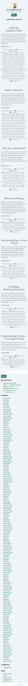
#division (22, 177)
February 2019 (7, 543)
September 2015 (7, 612)
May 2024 (5, 447)
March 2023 (6, 472)
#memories (16, 70)
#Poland (13, 227)
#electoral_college (22, 318)
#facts (24, 120)
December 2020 (7, 505)
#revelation (17, 75)
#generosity (21, 122)
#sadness (3, 76)
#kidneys (19, 271)
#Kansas (15, 271)
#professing (22, 227)
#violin (23, 276)
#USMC (4, 186)
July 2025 (6, 422)
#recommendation (5, 363)
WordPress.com (7, 681)
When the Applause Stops (14, 29)
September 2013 (7, 654)
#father (13, 178)
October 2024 (7, 438)
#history (5, 65)
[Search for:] (14, 371)
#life (25, 68)
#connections (4, 57)
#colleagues (11, 56)
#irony (18, 125)
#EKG (19, 268)
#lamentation (15, 68)
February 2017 (7, 583)
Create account (7, 674)
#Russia (23, 275)
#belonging (5, 54)
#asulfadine (5, 267)
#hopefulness (15, 65)
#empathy (14, 60)
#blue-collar (22, 313)
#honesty (8, 123)
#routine (10, 185)
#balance (23, 52)
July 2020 (6, 514)
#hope (23, 270)
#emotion (10, 60)
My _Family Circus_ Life (9, 390)
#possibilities (6, 72)
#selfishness (23, 133)
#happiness (22, 64)
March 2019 (6, 541)
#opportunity (23, 181)
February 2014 (7, 647)
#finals (8, 223)
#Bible (13, 313)
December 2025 (7, 413)
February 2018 (7, 563)
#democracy (22, 316)
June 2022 (6, 485)
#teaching (9, 78)
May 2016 (5, 598)
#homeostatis (19, 270)
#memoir (6, 70)
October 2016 (7, 590)
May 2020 (5, 518)
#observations (22, 70)
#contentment (18, 57)
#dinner (23, 359)
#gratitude (16, 64)
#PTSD (19, 324)
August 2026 (6, 398)
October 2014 (7, 632)
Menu (14, 15)
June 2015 (6, 618)
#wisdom (23, 78)
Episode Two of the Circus (10, 388)
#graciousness (10, 64)
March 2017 (6, 581)
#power (23, 130)
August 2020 (6, 512)
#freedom (23, 62)
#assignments (17, 52)
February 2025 (7, 431)
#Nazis (17, 322)
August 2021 (6, 494)
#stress (18, 134)
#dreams (3, 120)
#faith (15, 62)
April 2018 (6, 561)
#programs (10, 73)
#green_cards (17, 360)
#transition (15, 326)
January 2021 (7, 503)
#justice (19, 180)
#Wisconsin (17, 365)
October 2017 (7, 569)
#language (20, 68)
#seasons (8, 76)
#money (14, 322)
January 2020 (7, 525)
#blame (8, 115)
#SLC (11, 363)
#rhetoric (22, 75)
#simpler (4, 134)
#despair (12, 118)
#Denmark (10, 177)
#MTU (9, 227)
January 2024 (7, 454)
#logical (5, 362)
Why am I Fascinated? (14, 148)
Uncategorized (14, 51)
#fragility (19, 62)
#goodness (4, 64)
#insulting (4, 125)
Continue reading (5, 46)
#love (2, 70)
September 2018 (7, 552)
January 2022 (7, 491)
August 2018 (6, 554)
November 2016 (7, 589)
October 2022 (7, 480)
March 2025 (6, 429)
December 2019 (7, 527)
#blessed (10, 267)
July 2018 (6, 556)
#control (23, 57)
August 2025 (6, 420)
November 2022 (7, 478)
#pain (10, 130)
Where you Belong (14, 198)
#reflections (21, 73)
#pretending (5, 131)
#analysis (13, 114)
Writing (18, 80)
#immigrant (4, 321)
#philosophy (18, 130)
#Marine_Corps (4, 181)
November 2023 (7, 458)
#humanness (6, 67)
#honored (9, 65)
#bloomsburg (11, 54)
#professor (5, 73)
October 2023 (7, 460)
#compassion (5, 117)
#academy (5, 52)
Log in (5, 675)
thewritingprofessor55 (14, 10)
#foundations (9, 319)
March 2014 (6, 645)
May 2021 (5, 498)
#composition (12, 359)
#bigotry (17, 313)
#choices (22, 54)
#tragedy (23, 185)
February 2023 (7, 474)
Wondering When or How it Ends (14, 242)
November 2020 (7, 507)
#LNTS (19, 225)
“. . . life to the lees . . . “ (9, 392)
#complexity (21, 56)
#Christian (18, 314)
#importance (4, 68)
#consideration (11, 57)
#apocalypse (4, 313)
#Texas (19, 185)
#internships (5, 271)
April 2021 (6, 500)
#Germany (14, 319)
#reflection (15, 73)
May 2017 (5, 578)
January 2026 (7, 411)
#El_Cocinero (4, 360)
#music (9, 273)
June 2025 (6, 424)
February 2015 (7, 625)
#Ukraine (20, 276)
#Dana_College (18, 222)
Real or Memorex (14, 90)
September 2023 (7, 462)
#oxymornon (22, 322)
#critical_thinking (6, 118)
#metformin (5, 273)
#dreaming (22, 118)
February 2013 (7, 661)
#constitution (22, 173)
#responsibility (5, 185)
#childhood (15, 267)
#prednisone (8, 275)
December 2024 (7, 434)
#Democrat (5, 177)
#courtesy (18, 117)
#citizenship (6, 359)
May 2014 (5, 641)
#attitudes (21, 114)
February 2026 (7, 409)
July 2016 (6, 596)
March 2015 (6, 623)
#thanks (13, 78)
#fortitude (12, 122)
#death (21, 175)
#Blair (9, 222)
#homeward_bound (7, 225)
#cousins (24, 267)
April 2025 (6, 427)
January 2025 (7, 433)
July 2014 (6, 638)
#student (23, 76)
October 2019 (7, 530)
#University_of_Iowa (9, 230)
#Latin (16, 225)
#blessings (13, 115)
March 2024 (6, 451)
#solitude (19, 76)
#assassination (7, 172)
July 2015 (6, 616)
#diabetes (15, 268)
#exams (4, 223)
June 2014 (6, 639)
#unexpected (4, 138)
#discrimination (16, 177)
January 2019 (7, 545)
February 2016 (7, 603)
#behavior (4, 115)
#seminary (8, 228)
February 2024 (7, 453)
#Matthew (10, 322)
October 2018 (7, 550)
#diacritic (18, 59)
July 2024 (6, 443)
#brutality (10, 314)
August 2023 (6, 463)
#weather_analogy (11, 365)
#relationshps (11, 133)
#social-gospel (9, 326)
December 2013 (7, 650)
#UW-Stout (18, 78)
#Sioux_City (13, 228)
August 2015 (6, 614)
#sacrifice (15, 185)
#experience (4, 62)
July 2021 (6, 496)
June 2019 (6, 536)
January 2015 (7, 627)
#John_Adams (14, 321)
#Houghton (22, 360)
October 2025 (7, 416)
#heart (13, 270)
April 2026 (6, 405)
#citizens (22, 172)
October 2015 (7, 610)
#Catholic (18, 172)
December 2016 (7, 587)
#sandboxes (4, 276)
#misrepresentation (10, 128)
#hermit (3, 123)
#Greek (16, 223)
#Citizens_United (5, 316)
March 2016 (6, 601)
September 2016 (7, 592)
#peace (13, 130)
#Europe (24, 222)
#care (14, 314)
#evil (4, 319)
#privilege (11, 72)
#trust (16, 136)
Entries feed (6, 677)
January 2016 (7, 605)
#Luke (5, 322)
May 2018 (5, 560)
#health (10, 270)
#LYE (23, 225)
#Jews (8, 321)
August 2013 (6, 656)
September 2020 (7, 511)
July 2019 (6, 534)
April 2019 (6, 540)
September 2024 (7, 440)
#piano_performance (19, 273)
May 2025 (5, 425)
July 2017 (6, 574)
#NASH (13, 273)
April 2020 (6, 520)
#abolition (14, 311)
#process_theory (19, 362)
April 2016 (6, 599)
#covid (22, 117)
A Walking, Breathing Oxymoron (14, 288)
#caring (12, 222)
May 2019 (5, 538)
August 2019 (6, 532)
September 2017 (7, 570)
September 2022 (7, 482)
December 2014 (7, 628)
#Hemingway (21, 223)
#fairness (9, 178)
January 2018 (7, 565)
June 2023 (6, 467)
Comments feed (7, 679)
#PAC (2, 324)
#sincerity (14, 134)
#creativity (4, 59)
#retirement (11, 75)
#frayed (16, 122)
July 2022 (6, 483)
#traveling (23, 228)
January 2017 (7, 585)
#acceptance (11, 52)
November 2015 (7, 608)
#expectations (20, 60)
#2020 (5, 311)
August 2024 (6, 442)
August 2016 (6, 594)
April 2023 (6, 471)
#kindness (22, 125)
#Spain (19, 363)
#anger (17, 114)
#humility (10, 180)
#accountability (20, 311)
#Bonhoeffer (5, 314)
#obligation (22, 128)
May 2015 (5, 619)
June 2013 (6, 659)
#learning (7, 126)
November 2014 (7, 630)
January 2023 (7, 476)
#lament (3, 126)
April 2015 (6, 621)
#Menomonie (4, 227)
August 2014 (6, 636)
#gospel (19, 319)
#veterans (8, 186)
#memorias (11, 70)
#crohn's (5, 268)
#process (16, 72)
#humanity (21, 65)
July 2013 (6, 657)
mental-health (14, 80)
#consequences (12, 117)
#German (12, 223)
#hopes (12, 123)
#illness (15, 67)
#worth (13, 138)
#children (23, 115)
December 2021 (7, 492)
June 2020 (6, 516)
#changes (17, 54)
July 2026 (6, 400)
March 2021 (6, 502)
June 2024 (6, 445)
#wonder (8, 80)
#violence (13, 186)
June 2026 (6, 402)
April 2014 (6, 643)
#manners (23, 126)
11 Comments (15, 232)
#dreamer (5, 60)
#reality (15, 183)
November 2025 (7, 414)
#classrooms (5, 56)
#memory (4, 128)
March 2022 (6, 489)
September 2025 (7, 418)
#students (4, 78)
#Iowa (13, 225)
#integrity (9, 125)
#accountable (7, 114)
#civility (3, 173)
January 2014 (7, 648)
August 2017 (6, 572)
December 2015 (7, 607)
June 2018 (6, 558)
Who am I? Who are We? (9, 383)
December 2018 (7, 547)
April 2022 (6, 487)
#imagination (20, 67)
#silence (23, 324)
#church (23, 314)
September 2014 (7, 634)
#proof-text (15, 324)
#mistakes (17, 128)
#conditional (18, 359)
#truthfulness (21, 136)
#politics (6, 183)
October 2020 (7, 509)
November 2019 (7, 529)
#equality (5, 178)
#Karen (23, 321)
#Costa (19, 267)
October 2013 (7, 652)
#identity (11, 67)
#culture (9, 59)
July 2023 (6, 465)
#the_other (5, 136)
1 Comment (14, 81)
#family (22, 268)
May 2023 (5, 469)
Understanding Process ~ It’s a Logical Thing (14, 337)
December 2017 (7, 567)
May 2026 (5, 404)
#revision (3, 228)
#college (16, 56)
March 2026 (6, 407)
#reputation (17, 133)
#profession (21, 72)
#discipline (22, 59)
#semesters (13, 76)
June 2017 (6, 576)
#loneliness (15, 126)
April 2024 (6, 449)
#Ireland (11, 271)
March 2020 (6, 521)
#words (13, 188)
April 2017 (6, 580)
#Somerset (14, 363)
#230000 (10, 311)
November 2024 (7, 436)
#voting (18, 186)
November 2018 (7, 549)
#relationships (5, 75)
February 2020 (7, 523)
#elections (15, 318)
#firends (7, 122)
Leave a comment (14, 139)
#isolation (9, 68)
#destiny (13, 59)
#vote (19, 326)
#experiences (10, 62)
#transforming (11, 136)
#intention (14, 125)
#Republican (20, 183)
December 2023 (7, 456)
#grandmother (5, 270)
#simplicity (9, 134)
